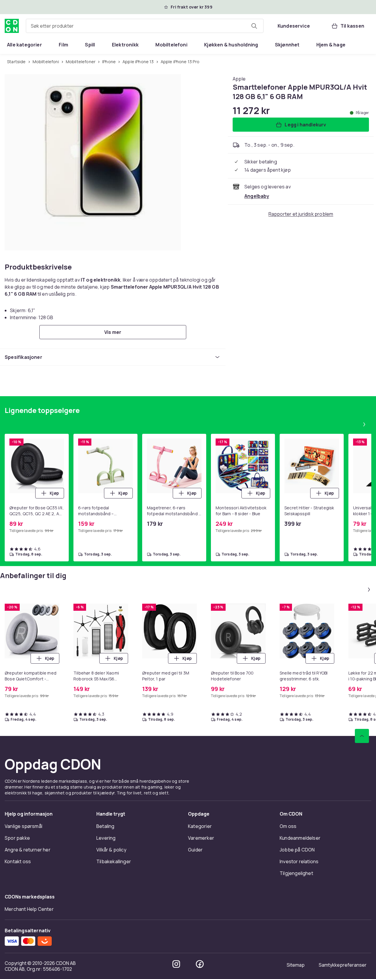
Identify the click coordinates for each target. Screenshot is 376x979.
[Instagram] (176, 964)
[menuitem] (24, 45)
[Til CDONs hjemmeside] (12, 26)
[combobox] (144, 26)
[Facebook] (199, 964)
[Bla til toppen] (362, 736)
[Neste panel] (364, 424)
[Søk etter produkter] (254, 26)
